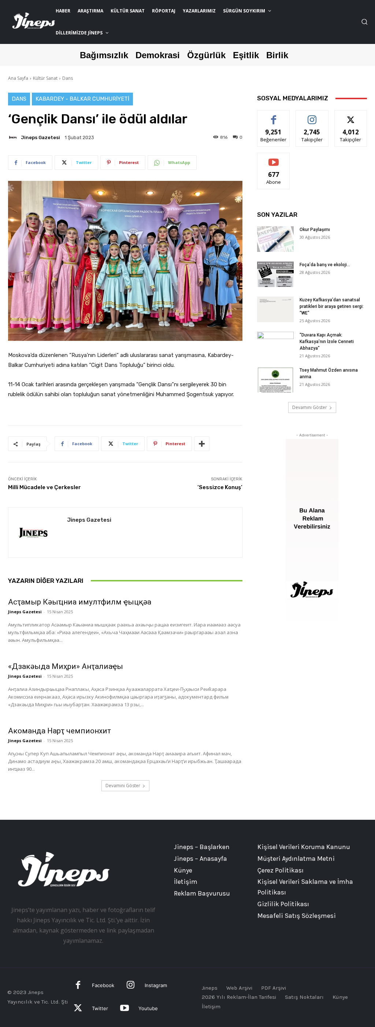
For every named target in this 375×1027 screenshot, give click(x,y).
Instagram (156, 985)
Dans (67, 78)
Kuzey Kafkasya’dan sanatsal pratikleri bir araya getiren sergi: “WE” (332, 306)
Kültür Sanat (45, 78)
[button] (364, 21)
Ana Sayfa (18, 78)
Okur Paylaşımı (315, 229)
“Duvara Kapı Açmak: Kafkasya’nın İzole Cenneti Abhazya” (327, 341)
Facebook (103, 985)
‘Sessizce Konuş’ (219, 487)
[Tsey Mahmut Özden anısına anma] (275, 379)
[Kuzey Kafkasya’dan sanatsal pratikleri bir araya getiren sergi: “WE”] (275, 309)
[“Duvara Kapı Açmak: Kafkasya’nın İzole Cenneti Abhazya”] (275, 344)
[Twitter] (78, 1009)
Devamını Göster (122, 785)
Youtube (148, 1008)
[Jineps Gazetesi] (14, 137)
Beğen (273, 116)
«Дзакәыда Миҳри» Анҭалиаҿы (65, 666)
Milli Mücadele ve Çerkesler (44, 487)
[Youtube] (124, 1009)
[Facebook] (78, 986)
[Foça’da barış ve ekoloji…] (275, 274)
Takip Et (312, 116)
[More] (201, 443)
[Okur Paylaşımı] (275, 239)
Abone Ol (273, 158)
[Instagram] (130, 986)
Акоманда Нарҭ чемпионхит (59, 730)
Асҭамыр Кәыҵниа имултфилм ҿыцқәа (79, 602)
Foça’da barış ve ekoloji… (325, 264)
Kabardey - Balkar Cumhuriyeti (82, 99)
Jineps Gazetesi (40, 137)
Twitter (100, 1008)
